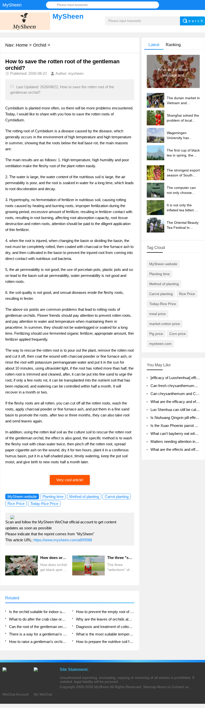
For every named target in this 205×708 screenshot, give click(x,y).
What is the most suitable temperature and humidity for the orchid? (105, 634)
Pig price (156, 334)
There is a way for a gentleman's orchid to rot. (38, 634)
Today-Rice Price (44, 503)
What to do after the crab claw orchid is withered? (38, 619)
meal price (157, 314)
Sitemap (149, 687)
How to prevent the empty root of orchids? (105, 612)
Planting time (53, 496)
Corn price (177, 334)
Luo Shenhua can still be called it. (177, 409)
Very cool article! (69, 480)
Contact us (180, 687)
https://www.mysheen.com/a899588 (63, 540)
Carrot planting (116, 496)
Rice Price (16, 503)
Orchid (39, 45)
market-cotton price (164, 324)
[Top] (199, 632)
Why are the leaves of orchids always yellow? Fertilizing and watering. (105, 619)
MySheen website (22, 496)
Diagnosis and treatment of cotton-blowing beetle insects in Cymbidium (105, 627)
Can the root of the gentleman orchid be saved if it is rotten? (38, 627)
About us (164, 687)
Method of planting (84, 496)
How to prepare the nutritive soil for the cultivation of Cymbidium (105, 641)
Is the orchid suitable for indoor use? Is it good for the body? (38, 612)
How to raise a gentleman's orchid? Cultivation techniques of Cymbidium (38, 641)
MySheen (101, 687)
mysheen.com (160, 344)
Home (22, 45)
